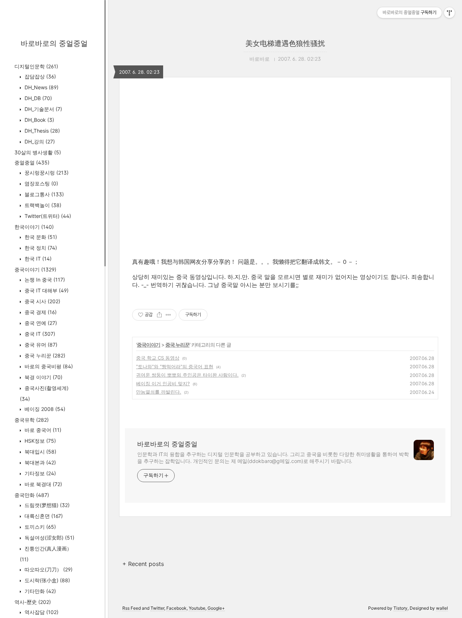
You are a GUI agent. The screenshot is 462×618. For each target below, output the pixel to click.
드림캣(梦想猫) (46, 505)
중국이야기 (35, 269)
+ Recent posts (143, 563)
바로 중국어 (42, 430)
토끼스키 (39, 527)
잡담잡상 (39, 76)
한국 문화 (40, 237)
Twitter (157, 608)
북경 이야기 (42, 377)
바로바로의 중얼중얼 (54, 43)
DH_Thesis (41, 131)
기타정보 (39, 473)
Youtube (197, 608)
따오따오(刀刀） (48, 569)
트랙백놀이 (42, 205)
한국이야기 (34, 227)
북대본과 (39, 462)
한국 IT (37, 259)
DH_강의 (39, 141)
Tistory (400, 608)
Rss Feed (131, 608)
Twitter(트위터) (47, 216)
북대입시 (39, 452)
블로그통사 (43, 194)
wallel (442, 608)
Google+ (216, 608)
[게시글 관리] (168, 314)
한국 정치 (40, 248)
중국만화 (31, 495)
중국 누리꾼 (44, 355)
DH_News (40, 87)
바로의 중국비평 (48, 366)
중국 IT (39, 334)
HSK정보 (39, 441)
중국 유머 (40, 345)
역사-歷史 (32, 602)
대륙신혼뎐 (43, 516)
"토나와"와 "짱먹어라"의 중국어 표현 (174, 366)
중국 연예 (40, 323)
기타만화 (39, 591)
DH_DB (37, 98)
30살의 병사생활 (37, 152)
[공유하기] (159, 314)
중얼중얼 (31, 162)
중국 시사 (41, 301)
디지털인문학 (36, 66)
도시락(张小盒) (46, 580)
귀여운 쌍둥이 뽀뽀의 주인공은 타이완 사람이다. (187, 375)
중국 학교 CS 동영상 (157, 358)
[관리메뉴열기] (449, 12)
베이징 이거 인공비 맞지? (163, 383)
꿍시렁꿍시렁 (46, 172)
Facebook (176, 608)
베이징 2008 (44, 409)
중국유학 (31, 420)
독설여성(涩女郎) (48, 538)
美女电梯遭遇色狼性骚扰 (285, 43)
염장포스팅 (40, 183)
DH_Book (38, 120)
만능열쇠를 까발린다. (158, 392)
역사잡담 (40, 612)
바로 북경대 (42, 484)
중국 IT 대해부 (46, 290)
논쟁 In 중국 (44, 279)
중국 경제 (40, 312)
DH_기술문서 (42, 109)
